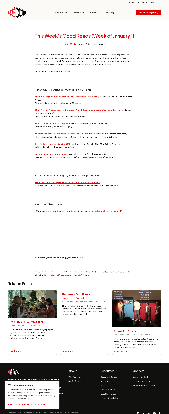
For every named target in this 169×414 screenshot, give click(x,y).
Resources (78, 12)
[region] (32, 395)
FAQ (152, 2)
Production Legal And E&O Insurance (52, 123)
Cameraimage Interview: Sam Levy (52, 154)
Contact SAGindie (141, 377)
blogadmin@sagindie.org (59, 275)
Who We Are (61, 12)
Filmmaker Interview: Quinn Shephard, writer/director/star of (67, 182)
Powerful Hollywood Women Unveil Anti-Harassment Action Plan (66, 96)
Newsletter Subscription (144, 385)
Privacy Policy (54, 413)
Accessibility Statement (69, 413)
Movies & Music (108, 389)
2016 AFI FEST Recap (126, 331)
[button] (160, 2)
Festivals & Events (141, 381)
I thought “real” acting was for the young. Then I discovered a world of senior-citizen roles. (79, 110)
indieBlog (109, 12)
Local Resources (108, 394)
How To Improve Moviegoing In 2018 (52, 144)
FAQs (103, 385)
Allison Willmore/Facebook (108, 211)
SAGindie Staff (75, 381)
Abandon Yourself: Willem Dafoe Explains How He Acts (61, 133)
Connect (94, 12)
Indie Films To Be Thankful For (26, 321)
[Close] (56, 383)
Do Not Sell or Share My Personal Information (28, 404)
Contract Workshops (110, 398)
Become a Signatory (110, 377)
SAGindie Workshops (138, 2)
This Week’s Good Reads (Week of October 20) (76, 296)
